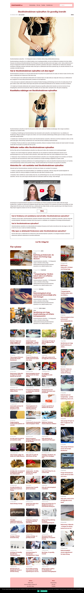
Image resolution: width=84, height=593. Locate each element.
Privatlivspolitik (44, 591)
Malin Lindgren (42, 308)
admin (42, 250)
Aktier (72, 14)
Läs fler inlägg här (42, 242)
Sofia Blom (41, 289)
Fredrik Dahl (43, 270)
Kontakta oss (49, 5)
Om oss (38, 5)
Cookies (43, 5)
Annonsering (32, 5)
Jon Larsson (21, 14)
